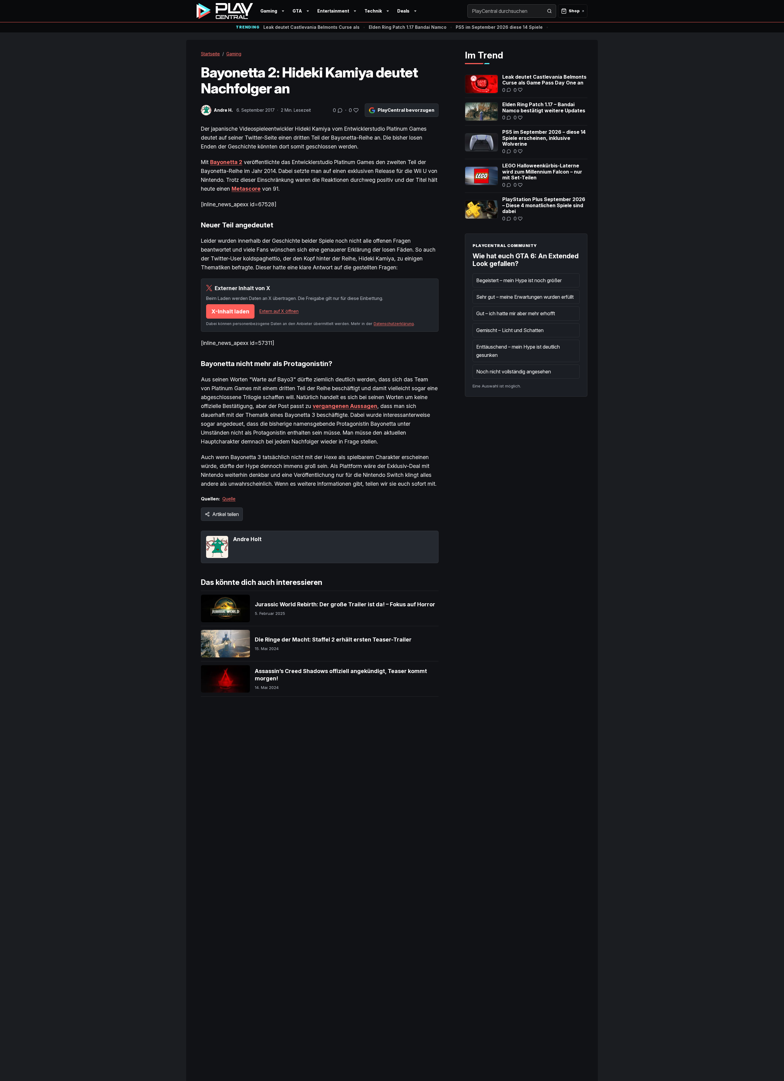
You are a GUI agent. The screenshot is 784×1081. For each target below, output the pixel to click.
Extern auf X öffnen (279, 311)
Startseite (210, 53)
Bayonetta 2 (226, 162)
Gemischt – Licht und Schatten (510, 330)
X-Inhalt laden (230, 311)
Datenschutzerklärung (394, 323)
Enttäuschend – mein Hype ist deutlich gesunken (518, 351)
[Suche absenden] (549, 11)
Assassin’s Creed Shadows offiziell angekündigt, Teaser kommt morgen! (341, 675)
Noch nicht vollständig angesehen (513, 371)
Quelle (229, 499)
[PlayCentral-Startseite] (225, 11)
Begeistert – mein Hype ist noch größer (519, 280)
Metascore (246, 188)
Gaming (268, 10)
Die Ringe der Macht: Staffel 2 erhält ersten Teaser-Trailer (333, 639)
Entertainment (333, 10)
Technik (373, 10)
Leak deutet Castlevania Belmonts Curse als (311, 27)
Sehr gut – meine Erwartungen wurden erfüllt (525, 297)
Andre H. (223, 110)
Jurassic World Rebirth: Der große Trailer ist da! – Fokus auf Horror (345, 604)
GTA (297, 10)
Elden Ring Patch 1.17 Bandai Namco (408, 27)
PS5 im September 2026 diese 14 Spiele (499, 27)
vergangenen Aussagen (345, 406)
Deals (403, 10)
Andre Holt (247, 539)
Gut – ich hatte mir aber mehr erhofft (515, 313)
